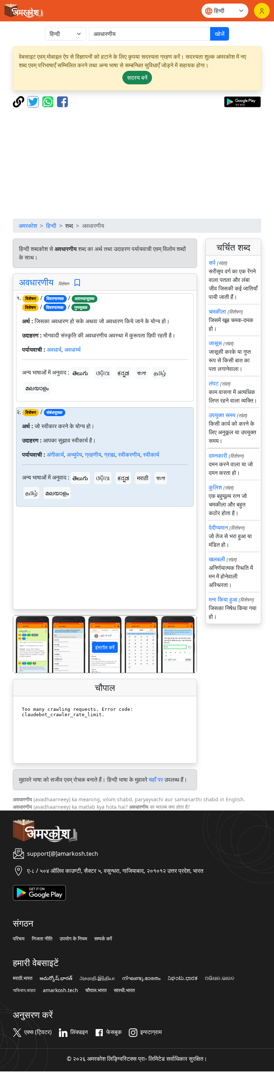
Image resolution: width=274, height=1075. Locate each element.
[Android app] (39, 892)
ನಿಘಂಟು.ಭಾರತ (183, 978)
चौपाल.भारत (96, 990)
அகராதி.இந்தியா (97, 978)
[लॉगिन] (262, 11)
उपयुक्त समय (222, 415)
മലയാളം (37, 388)
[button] (27, 644)
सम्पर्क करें (103, 938)
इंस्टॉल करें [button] (105, 647)
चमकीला (217, 311)
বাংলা (141, 373)
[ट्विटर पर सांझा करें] (34, 101)
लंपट (214, 383)
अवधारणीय (36, 282)
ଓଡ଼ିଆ (103, 373)
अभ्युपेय (74, 454)
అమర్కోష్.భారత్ (56, 978)
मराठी (142, 478)
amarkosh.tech (60, 990)
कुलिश (215, 487)
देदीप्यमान (218, 527)
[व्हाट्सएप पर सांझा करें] (48, 101)
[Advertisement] (137, 163)
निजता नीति (42, 938)
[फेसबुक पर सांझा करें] (62, 101)
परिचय (19, 938)
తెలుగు (80, 373)
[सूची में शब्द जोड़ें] (77, 283)
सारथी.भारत (124, 990)
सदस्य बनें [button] (137, 78)
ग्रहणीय (93, 454)
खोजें (219, 34)
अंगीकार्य (55, 454)
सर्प (212, 263)
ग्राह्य (109, 454)
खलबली (217, 559)
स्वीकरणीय (129, 454)
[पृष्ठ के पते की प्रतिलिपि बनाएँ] (19, 101)
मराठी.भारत (22, 978)
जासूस (215, 343)
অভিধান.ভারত (24, 990)
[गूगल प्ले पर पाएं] (242, 101)
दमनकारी (218, 456)
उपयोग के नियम (73, 938)
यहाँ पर (156, 779)
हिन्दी (51, 226)
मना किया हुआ (223, 599)
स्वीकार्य (151, 454)
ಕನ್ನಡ (123, 373)
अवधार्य (54, 349)
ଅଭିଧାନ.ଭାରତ (219, 978)
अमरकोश (28, 226)
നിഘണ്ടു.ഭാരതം (141, 978)
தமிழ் (160, 373)
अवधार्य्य (72, 349)
